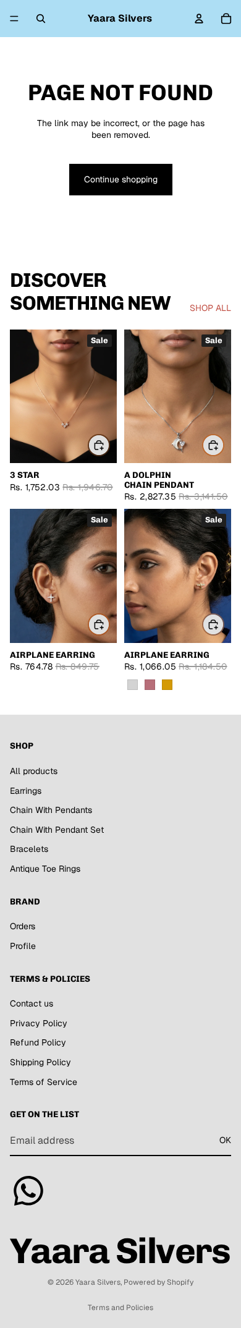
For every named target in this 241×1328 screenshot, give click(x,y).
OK (225, 1140)
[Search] (40, 18)
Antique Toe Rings (45, 868)
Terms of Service (43, 1081)
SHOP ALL (210, 307)
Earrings (25, 790)
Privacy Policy (38, 1022)
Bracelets (29, 848)
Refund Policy (38, 1042)
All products (33, 771)
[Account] (199, 18)
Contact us (31, 1003)
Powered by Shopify (158, 1282)
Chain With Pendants (51, 809)
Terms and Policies (120, 1308)
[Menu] (14, 18)
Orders (22, 926)
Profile (23, 945)
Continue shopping (121, 179)
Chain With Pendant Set (57, 829)
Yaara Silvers (97, 1282)
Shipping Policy (40, 1062)
